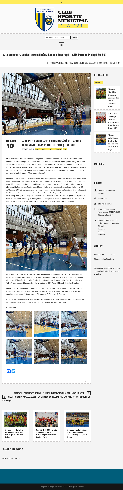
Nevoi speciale (41, 421)
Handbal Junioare (80, 421)
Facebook (5, 458)
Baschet (53, 63)
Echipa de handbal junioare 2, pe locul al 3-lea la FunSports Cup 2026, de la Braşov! (77, 433)
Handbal (70, 421)
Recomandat (58, 149)
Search (74, 38)
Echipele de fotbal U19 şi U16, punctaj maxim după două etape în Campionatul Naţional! (15, 433)
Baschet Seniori (47, 149)
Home (46, 63)
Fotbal (7, 424)
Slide (64, 149)
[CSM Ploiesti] (61, 19)
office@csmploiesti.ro (105, 203)
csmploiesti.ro (102, 198)
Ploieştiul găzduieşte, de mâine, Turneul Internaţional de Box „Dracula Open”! (49, 393)
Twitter (11, 458)
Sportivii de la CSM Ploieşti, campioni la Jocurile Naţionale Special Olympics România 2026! (46, 433)
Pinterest (17, 458)
